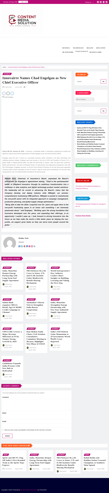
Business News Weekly (83, 216)
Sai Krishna (8, 469)
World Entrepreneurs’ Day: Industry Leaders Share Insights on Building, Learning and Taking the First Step (91, 151)
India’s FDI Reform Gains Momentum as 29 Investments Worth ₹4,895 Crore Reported (60, 336)
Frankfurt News (32, 490)
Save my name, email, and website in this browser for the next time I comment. (28, 430)
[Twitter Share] (8, 93)
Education (100, 48)
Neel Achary (8, 284)
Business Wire (96, 52)
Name (4, 413)
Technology (78, 48)
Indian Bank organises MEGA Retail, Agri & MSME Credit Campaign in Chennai (12, 307)
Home (4, 67)
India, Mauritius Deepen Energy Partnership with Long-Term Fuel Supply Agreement (10, 276)
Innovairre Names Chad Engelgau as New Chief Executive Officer (26, 67)
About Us (85, 51)
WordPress (24, 490)
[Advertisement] (31, 50)
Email (4, 421)
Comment (5, 397)
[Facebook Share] (4, 93)
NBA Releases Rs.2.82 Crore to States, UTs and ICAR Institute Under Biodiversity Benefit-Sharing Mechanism (91, 139)
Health (90, 48)
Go (103, 81)
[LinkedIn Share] (12, 93)
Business (66, 48)
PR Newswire (67, 52)
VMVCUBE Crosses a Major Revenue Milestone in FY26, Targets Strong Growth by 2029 (12, 336)
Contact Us (78, 51)
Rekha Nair (8, 87)
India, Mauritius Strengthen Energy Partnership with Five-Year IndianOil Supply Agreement (59, 307)
